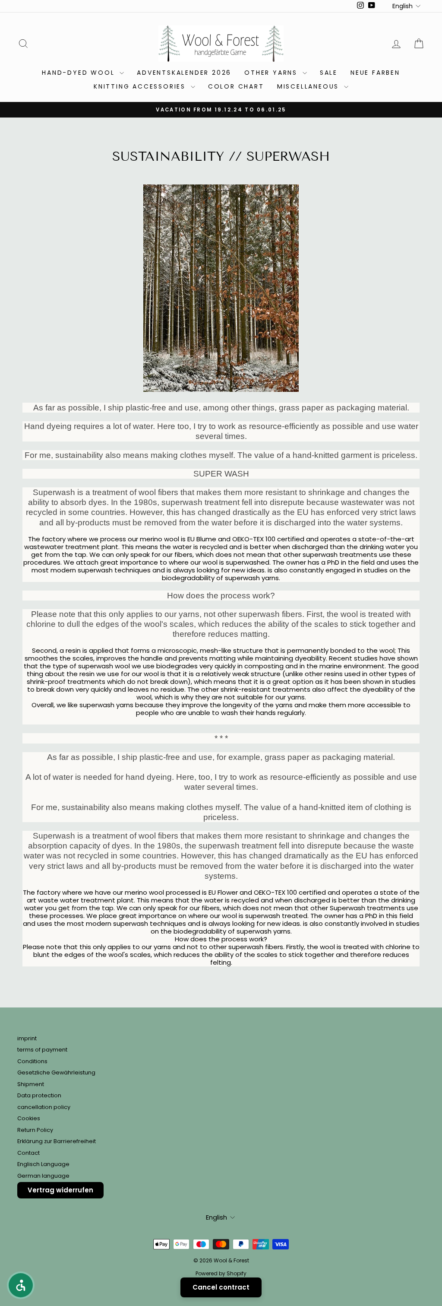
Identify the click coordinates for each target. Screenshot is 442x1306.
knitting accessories (141, 86)
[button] (21, 1285)
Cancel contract (221, 1287)
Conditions (32, 1061)
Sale (329, 72)
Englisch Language (43, 1164)
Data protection (39, 1095)
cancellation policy (43, 1107)
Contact (28, 1153)
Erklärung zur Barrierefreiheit (56, 1141)
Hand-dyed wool (79, 72)
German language (43, 1175)
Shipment (30, 1084)
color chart (236, 86)
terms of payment (42, 1049)
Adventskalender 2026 (184, 72)
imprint (27, 1038)
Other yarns (272, 72)
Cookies (28, 1118)
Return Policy (35, 1130)
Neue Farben (375, 72)
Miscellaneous (309, 86)
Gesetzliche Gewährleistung (56, 1072)
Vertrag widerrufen (60, 1190)
